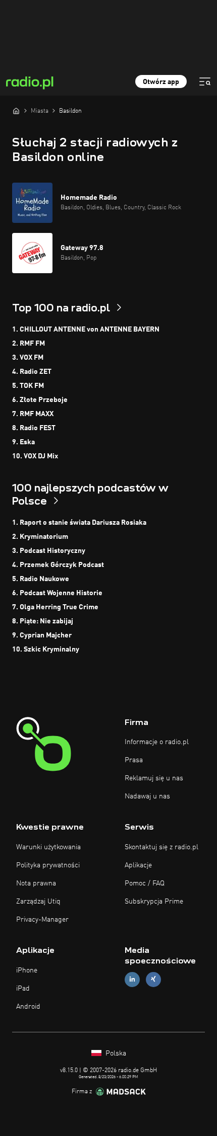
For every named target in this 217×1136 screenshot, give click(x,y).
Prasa (134, 760)
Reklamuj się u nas (154, 778)
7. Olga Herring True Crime (55, 607)
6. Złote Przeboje (40, 399)
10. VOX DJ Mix (35, 456)
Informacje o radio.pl (157, 742)
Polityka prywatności (48, 865)
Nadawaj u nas (147, 796)
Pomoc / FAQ (145, 883)
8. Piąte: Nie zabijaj (42, 621)
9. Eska (23, 442)
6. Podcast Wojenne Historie (57, 593)
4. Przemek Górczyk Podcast (58, 565)
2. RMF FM (28, 343)
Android (28, 1006)
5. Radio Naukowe (40, 579)
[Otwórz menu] (205, 81)
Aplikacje (138, 865)
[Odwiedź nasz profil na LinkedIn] (132, 979)
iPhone (26, 970)
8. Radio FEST (34, 428)
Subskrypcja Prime (154, 901)
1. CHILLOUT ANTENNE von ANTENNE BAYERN (85, 329)
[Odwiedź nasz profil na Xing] (153, 979)
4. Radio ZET (31, 371)
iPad (23, 988)
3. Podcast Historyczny (48, 550)
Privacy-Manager (42, 919)
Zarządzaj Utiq (38, 901)
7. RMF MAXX (32, 414)
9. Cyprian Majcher (42, 635)
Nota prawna (36, 883)
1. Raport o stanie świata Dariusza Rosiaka (79, 522)
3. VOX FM (27, 357)
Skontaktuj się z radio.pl (161, 847)
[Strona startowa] (16, 111)
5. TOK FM (28, 385)
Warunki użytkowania (48, 847)
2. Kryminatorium (40, 536)
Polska (114, 1053)
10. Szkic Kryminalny (45, 649)
